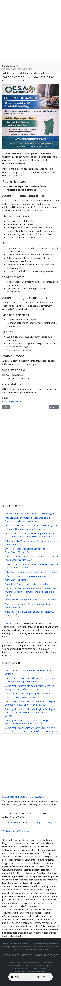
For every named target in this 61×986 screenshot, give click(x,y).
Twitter (28, 822)
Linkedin (18, 822)
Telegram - (39, 822)
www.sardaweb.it (15, 965)
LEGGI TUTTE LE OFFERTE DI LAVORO (23, 797)
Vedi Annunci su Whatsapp (15, 830)
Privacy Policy (31, 968)
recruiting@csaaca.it (12, 401)
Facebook (7, 822)
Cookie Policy (43, 968)
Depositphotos (47, 965)
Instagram (51, 822)
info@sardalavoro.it (40, 949)
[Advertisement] (30, 31)
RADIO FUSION (29, 971)
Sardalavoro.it (9, 623)
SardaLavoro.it (15, 962)
